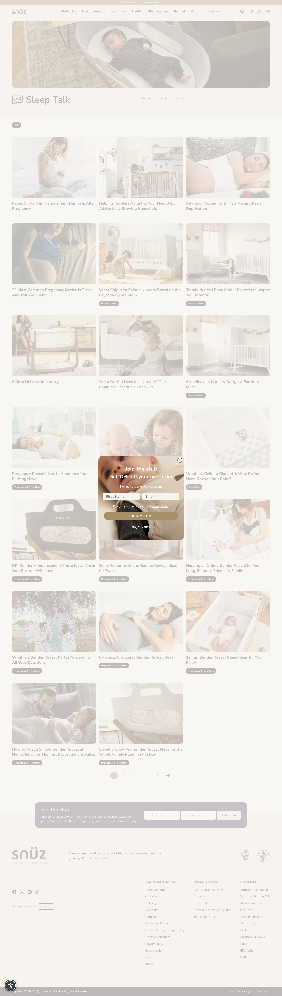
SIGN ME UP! (141, 515)
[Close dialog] (180, 460)
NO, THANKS (141, 527)
